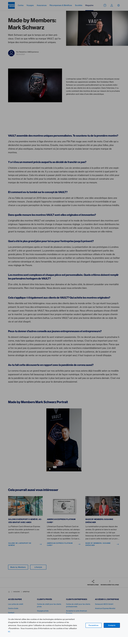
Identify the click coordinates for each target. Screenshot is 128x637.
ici (9, 631)
